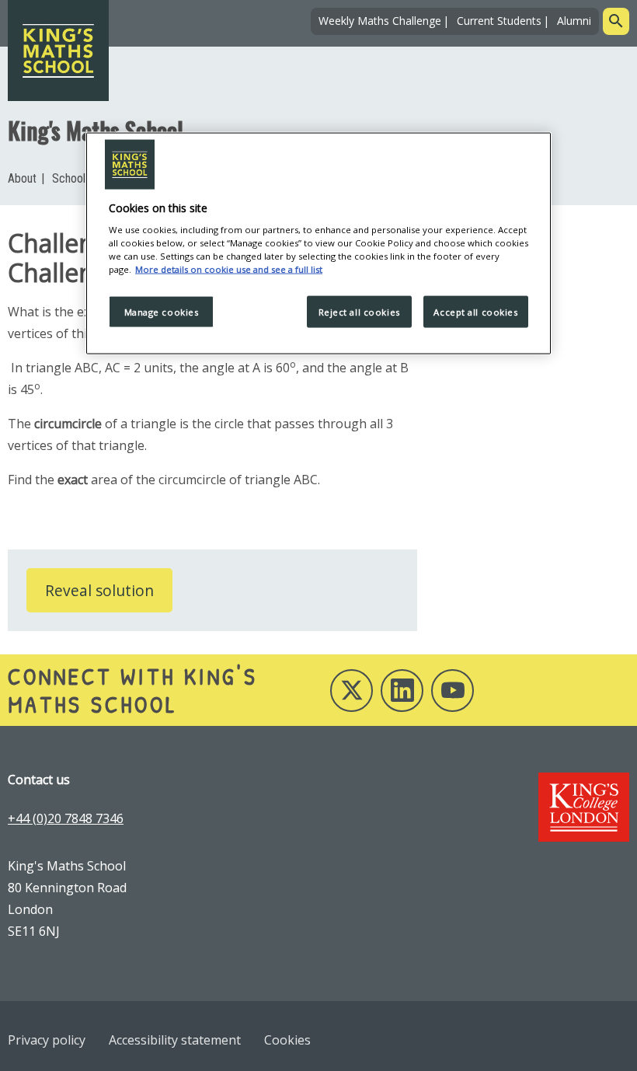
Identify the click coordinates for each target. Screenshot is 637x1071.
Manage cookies (161, 311)
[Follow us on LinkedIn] (402, 690)
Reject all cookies (359, 311)
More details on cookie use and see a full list (228, 269)
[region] (318, 243)
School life (77, 178)
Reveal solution (99, 590)
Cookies (287, 1039)
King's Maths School (95, 130)
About (22, 178)
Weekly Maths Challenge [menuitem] (379, 20)
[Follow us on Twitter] (351, 690)
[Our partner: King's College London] (583, 807)
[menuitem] (26, 179)
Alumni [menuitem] (574, 20)
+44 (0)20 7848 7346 (66, 818)
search (616, 21)
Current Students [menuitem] (499, 20)
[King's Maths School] (58, 50)
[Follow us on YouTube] (452, 690)
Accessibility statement (175, 1039)
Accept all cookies (475, 311)
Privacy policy (46, 1039)
